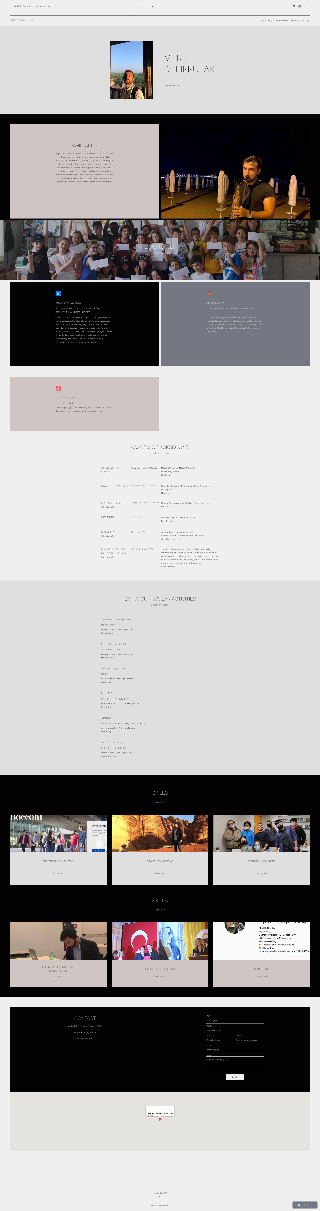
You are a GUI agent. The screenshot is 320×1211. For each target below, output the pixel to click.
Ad (208, 1016)
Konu (209, 1045)
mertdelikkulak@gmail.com (85, 1032)
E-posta (210, 1036)
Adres (209, 1026)
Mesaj (209, 1055)
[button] (305, 20)
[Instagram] (294, 6)
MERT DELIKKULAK (21, 20)
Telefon (239, 1036)
